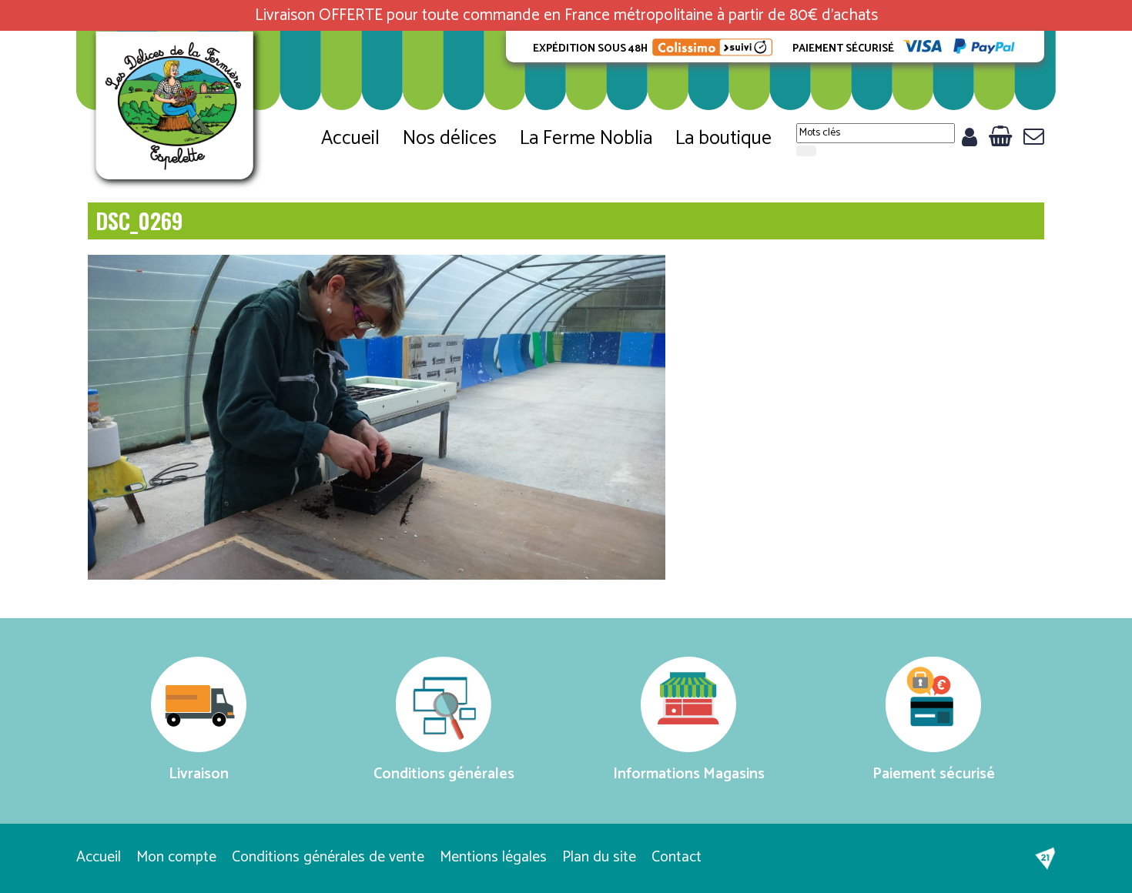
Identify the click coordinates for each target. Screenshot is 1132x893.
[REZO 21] (1045, 858)
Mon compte (176, 857)
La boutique (723, 138)
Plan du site (599, 857)
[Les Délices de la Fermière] (177, 111)
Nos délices (450, 138)
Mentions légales (493, 857)
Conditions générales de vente (328, 857)
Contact (676, 857)
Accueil (350, 138)
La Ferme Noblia (586, 138)
